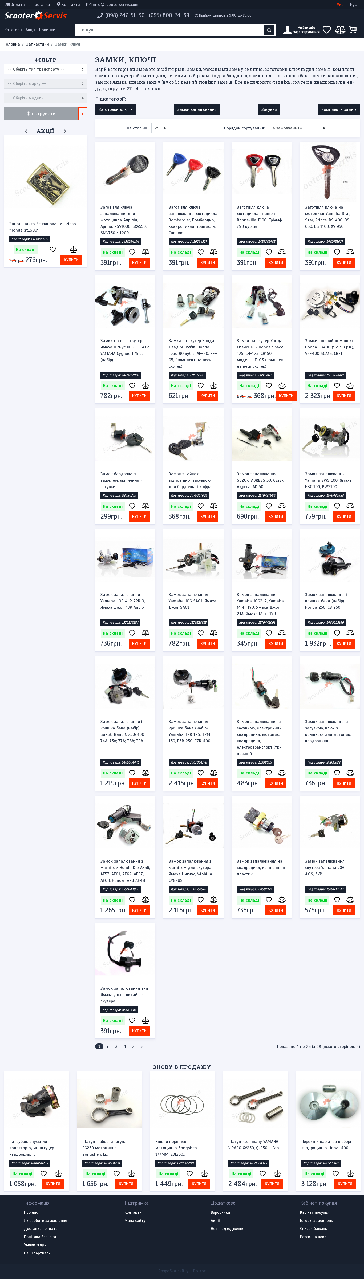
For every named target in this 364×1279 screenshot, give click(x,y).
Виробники (220, 1213)
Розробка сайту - (182, 1271)
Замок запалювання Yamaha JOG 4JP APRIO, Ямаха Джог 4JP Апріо (122, 601)
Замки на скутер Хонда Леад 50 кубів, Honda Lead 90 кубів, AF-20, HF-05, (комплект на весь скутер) (193, 353)
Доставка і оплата (41, 1229)
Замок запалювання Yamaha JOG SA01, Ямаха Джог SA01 (192, 601)
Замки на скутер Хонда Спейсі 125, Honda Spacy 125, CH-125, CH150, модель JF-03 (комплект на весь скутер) (261, 353)
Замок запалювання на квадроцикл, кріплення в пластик (261, 868)
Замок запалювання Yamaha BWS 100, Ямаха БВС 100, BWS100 (328, 480)
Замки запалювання (197, 109)
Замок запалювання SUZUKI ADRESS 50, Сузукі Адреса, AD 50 (261, 480)
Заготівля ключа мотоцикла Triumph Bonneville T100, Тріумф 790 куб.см (259, 217)
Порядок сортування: (244, 128)
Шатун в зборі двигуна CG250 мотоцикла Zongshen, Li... (104, 1148)
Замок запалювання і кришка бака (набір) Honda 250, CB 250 (326, 601)
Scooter (35, 15)
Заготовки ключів (116, 109)
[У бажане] (53, 250)
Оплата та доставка (30, 4)
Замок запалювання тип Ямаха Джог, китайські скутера (124, 995)
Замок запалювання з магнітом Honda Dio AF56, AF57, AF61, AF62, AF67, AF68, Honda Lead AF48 (125, 871)
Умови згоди (35, 1245)
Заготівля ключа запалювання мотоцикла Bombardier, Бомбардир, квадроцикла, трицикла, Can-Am (193, 220)
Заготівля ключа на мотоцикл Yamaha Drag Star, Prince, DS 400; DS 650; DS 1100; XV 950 (328, 217)
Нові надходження (227, 1229)
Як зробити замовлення (45, 1221)
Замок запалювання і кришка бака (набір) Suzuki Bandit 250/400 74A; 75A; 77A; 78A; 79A (122, 731)
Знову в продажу (182, 1067)
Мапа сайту (134, 1221)
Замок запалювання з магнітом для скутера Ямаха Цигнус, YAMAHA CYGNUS (190, 871)
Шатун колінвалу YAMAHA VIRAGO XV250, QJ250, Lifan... (254, 1145)
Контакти (71, 4)
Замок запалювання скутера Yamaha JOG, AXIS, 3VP (325, 868)
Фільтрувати (41, 113)
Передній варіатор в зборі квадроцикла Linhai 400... (326, 1145)
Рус (353, 4)
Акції (30, 30)
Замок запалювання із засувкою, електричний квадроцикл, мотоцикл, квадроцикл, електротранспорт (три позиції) (259, 737)
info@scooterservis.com (116, 4)
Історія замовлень (316, 1221)
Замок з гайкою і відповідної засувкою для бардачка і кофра (190, 480)
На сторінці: (138, 128)
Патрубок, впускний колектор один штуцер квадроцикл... (31, 1148)
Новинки (47, 30)
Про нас (31, 1213)
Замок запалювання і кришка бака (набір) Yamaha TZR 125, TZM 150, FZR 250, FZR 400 (190, 731)
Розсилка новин (314, 1237)
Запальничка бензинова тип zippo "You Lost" (42, 227)
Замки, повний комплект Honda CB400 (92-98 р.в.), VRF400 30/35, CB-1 (329, 347)
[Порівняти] (73, 250)
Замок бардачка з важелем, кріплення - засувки (121, 480)
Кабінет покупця (315, 1213)
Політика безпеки (40, 1237)
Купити (71, 260)
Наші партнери (37, 1253)
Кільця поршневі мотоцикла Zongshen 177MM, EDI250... (176, 1148)
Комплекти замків (339, 109)
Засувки (269, 109)
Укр (340, 4)
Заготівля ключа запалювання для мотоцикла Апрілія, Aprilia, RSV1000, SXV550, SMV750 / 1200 (123, 220)
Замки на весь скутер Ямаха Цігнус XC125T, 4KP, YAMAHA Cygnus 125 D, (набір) (124, 350)
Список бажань (313, 1229)
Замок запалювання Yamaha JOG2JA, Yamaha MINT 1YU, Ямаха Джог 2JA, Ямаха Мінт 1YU (260, 604)
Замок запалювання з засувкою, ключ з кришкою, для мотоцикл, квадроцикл (329, 731)
